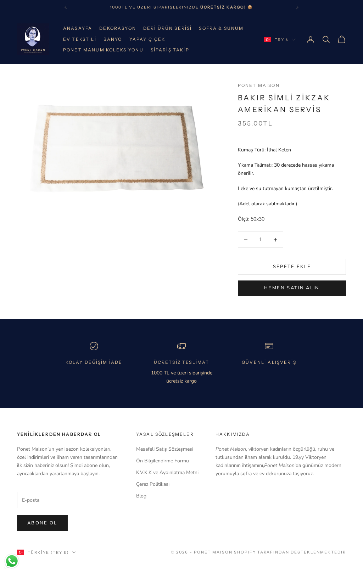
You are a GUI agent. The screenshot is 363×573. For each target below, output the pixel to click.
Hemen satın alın (291, 288)
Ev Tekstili (79, 39)
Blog (141, 496)
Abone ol (42, 523)
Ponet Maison (259, 85)
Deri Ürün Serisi (167, 28)
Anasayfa (77, 28)
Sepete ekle (292, 266)
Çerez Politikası (152, 484)
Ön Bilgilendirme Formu (162, 460)
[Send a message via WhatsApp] (12, 561)
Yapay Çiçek (147, 39)
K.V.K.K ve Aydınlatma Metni (167, 472)
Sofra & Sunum (221, 28)
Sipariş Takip (170, 49)
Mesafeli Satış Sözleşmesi (164, 449)
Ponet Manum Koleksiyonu (103, 49)
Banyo (113, 39)
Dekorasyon (117, 28)
